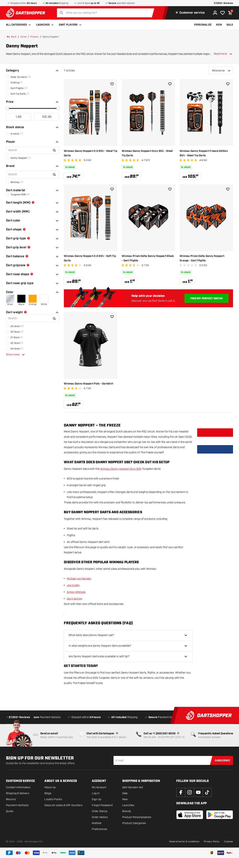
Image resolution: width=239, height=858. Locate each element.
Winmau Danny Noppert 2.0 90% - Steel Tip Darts (90, 153)
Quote (9, 811)
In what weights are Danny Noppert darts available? (100, 645)
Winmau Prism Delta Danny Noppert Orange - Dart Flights (202, 258)
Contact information (18, 787)
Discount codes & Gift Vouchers (63, 805)
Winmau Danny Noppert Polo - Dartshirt (88, 383)
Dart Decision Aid (132, 787)
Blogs (47, 793)
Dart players (68, 24)
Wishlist (96, 823)
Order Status (99, 811)
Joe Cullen (73, 585)
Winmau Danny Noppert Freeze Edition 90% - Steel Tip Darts (204, 153)
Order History (100, 817)
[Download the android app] (219, 814)
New (125, 799)
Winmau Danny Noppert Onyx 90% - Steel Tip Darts (147, 153)
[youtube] (198, 792)
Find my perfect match (206, 298)
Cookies (228, 841)
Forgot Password (102, 805)
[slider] (7, 108)
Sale (125, 793)
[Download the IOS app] (189, 814)
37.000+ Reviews (223, 3)
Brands (126, 811)
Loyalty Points (53, 799)
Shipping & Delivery (17, 793)
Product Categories (134, 823)
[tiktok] (207, 792)
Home (23, 36)
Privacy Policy (212, 841)
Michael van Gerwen (79, 578)
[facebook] (180, 792)
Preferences (99, 829)
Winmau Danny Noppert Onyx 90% (120, 469)
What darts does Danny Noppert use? (91, 635)
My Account (99, 787)
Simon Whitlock (76, 592)
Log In (96, 793)
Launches (43, 24)
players (34, 36)
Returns (11, 799)
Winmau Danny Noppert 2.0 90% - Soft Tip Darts (90, 258)
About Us (49, 787)
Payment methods (17, 805)
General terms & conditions (184, 841)
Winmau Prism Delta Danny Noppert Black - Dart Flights (148, 258)
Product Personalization (136, 817)
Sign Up (96, 799)
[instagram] (189, 792)
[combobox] (107, 13)
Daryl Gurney (74, 598)
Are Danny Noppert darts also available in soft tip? (99, 656)
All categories (16, 24)
